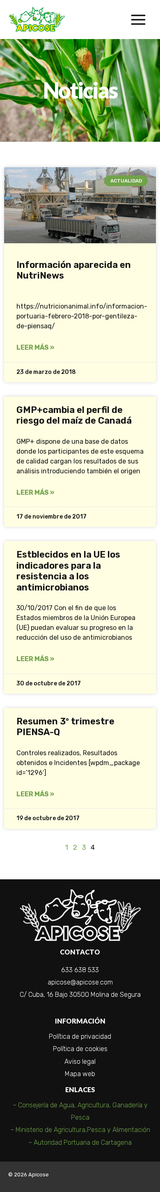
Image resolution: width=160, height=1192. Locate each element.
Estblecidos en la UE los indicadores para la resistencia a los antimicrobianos (68, 571)
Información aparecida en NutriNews (73, 270)
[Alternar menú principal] (138, 19)
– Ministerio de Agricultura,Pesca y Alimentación (80, 1130)
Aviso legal (80, 1061)
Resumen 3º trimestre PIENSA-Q (65, 727)
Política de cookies (80, 1049)
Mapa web (80, 1074)
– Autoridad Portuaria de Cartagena (80, 1142)
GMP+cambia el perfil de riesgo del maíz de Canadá (74, 415)
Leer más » (35, 347)
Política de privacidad (80, 1036)
